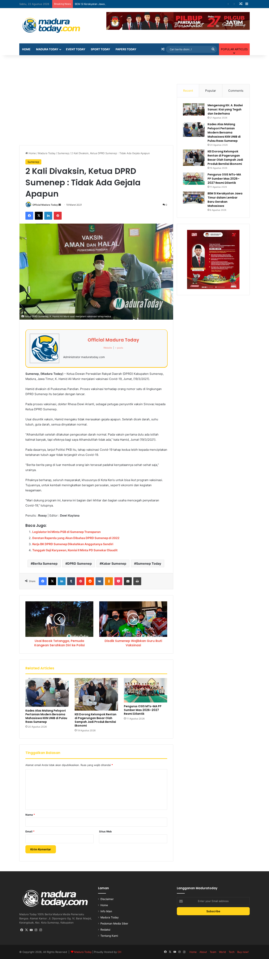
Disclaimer (107, 899)
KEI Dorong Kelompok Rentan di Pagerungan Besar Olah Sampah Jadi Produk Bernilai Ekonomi (95, 720)
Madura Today (47, 49)
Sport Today (100, 49)
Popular (210, 90)
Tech (232, 951)
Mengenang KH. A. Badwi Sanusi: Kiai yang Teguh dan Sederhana (225, 109)
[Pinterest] (58, 216)
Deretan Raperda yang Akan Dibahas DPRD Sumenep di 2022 (75, 538)
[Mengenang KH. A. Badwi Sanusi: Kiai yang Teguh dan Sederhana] (194, 109)
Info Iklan (106, 911)
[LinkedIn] (48, 216)
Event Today (75, 49)
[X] (39, 216)
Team (213, 951)
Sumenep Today (148, 563)
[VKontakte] (99, 581)
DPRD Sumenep (79, 563)
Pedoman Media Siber (114, 923)
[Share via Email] (128, 581)
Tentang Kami (109, 935)
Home (26, 49)
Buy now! (243, 951)
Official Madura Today (45, 204)
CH (119, 951)
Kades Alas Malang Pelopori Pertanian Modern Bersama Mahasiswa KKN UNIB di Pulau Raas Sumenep (46, 716)
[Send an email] (59, 204)
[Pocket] (118, 581)
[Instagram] (35, 930)
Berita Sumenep (45, 563)
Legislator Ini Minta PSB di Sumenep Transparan (66, 532)
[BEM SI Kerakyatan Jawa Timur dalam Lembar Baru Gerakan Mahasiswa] (194, 197)
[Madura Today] (55, 25)
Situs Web (105, 831)
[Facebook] (29, 216)
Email (29, 831)
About (203, 951)
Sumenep (63, 153)
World (222, 951)
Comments (235, 90)
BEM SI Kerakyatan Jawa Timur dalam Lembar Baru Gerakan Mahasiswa (118, 4)
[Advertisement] (134, 68)
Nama (30, 814)
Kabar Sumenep (114, 563)
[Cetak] (137, 581)
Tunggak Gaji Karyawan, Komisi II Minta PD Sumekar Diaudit (75, 550)
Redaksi (105, 929)
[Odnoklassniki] (109, 581)
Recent (188, 90)
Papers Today (126, 49)
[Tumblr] (71, 581)
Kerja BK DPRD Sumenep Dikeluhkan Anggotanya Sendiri (72, 544)
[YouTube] (31, 930)
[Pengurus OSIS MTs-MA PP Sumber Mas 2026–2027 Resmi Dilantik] (145, 690)
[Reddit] (90, 581)
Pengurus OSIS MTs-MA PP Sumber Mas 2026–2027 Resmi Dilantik (142, 710)
